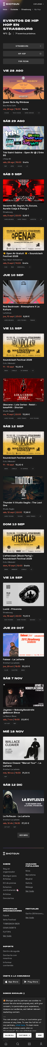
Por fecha (23, 61)
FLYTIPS (7, 931)
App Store (13, 982)
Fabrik (6, 915)
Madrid (29, 879)
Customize (23, 1035)
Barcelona (31, 874)
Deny (40, 1035)
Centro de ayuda (11, 951)
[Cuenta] (41, 1044)
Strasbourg (26, 9)
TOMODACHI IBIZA (11, 923)
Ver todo (30, 891)
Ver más (23, 835)
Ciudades (14, 9)
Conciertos (8, 898)
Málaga (29, 887)
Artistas (7, 894)
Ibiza (28, 870)
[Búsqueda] (18, 1044)
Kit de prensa (9, 883)
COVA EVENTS (9, 927)
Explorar (38, 4)
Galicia (29, 883)
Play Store (33, 982)
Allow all (9, 1035)
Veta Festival (9, 919)
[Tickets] (29, 1044)
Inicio (5, 9)
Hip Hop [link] (37, 9)
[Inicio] (11, 4)
